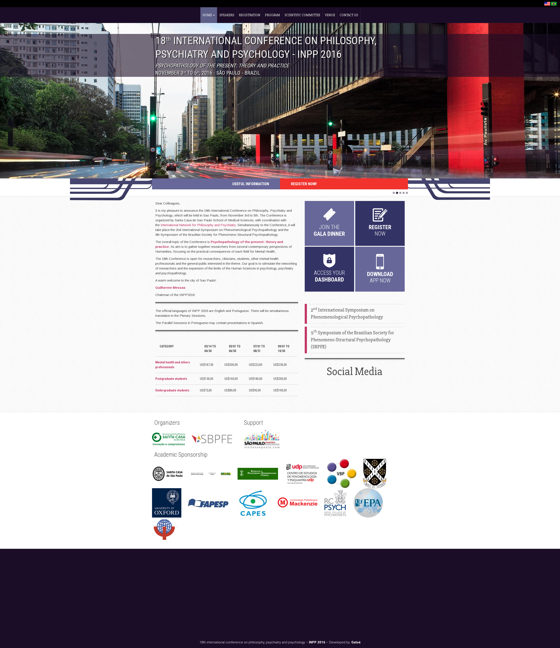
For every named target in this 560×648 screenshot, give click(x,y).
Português (554, 4)
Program (272, 15)
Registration (249, 15)
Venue (330, 15)
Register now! (304, 183)
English (547, 4)
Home (208, 15)
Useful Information (250, 183)
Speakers (226, 15)
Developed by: (344, 642)
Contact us (349, 15)
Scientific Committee (302, 15)
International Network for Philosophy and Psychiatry (198, 225)
